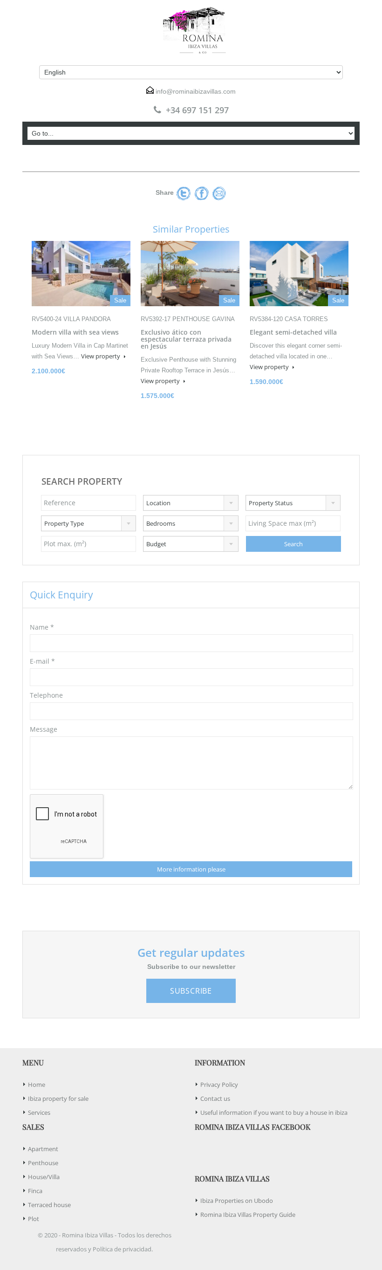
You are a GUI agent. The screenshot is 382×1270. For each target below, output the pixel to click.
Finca (35, 1191)
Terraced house (49, 1205)
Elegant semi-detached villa (293, 332)
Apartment (43, 1149)
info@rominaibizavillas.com (196, 91)
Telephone (46, 695)
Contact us (215, 1098)
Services (39, 1112)
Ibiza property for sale (58, 1098)
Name (42, 627)
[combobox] (190, 503)
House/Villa (44, 1177)
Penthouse (43, 1163)
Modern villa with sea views (75, 332)
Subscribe (191, 991)
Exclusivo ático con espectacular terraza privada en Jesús (186, 339)
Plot (33, 1219)
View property (101, 356)
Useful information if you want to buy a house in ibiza (274, 1112)
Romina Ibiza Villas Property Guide (247, 1214)
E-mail (42, 661)
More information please (191, 869)
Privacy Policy (219, 1084)
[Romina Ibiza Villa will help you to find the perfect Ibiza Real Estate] (191, 30)
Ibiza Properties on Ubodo (236, 1200)
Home (36, 1084)
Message (43, 729)
